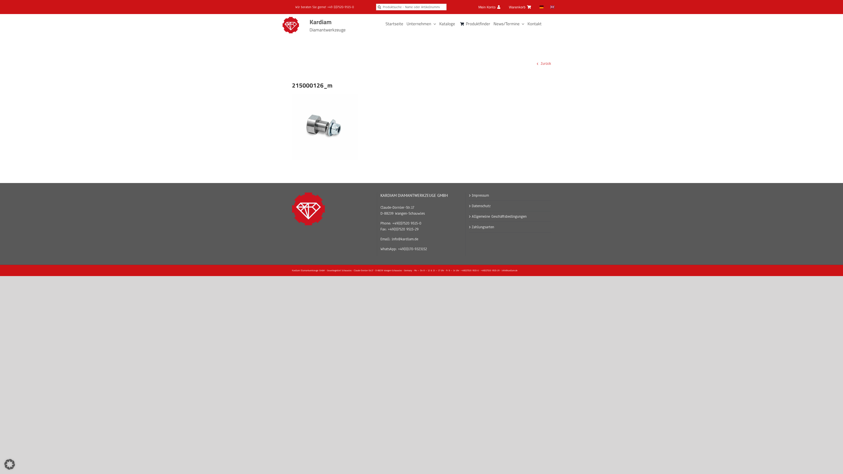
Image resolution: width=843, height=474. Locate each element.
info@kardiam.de (405, 239)
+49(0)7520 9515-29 (403, 229)
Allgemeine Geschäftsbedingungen (499, 216)
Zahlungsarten (483, 227)
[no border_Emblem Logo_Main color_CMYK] (291, 18)
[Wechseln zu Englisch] (552, 7)
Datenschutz (481, 205)
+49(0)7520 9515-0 (406, 223)
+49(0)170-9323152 (412, 248)
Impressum (480, 195)
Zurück (546, 63)
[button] (9, 464)
